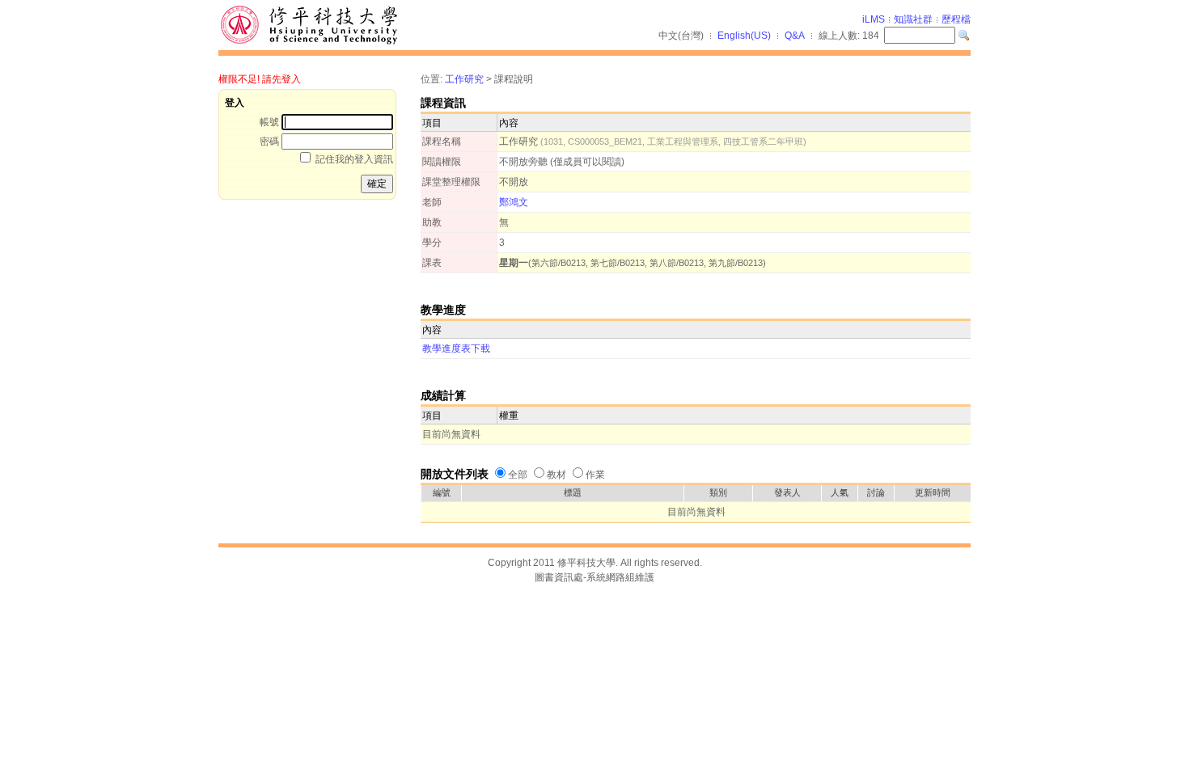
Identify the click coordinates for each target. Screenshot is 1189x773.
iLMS (873, 19)
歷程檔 (956, 19)
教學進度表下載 (456, 348)
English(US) (744, 35)
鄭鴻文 (513, 202)
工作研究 (464, 79)
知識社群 (913, 19)
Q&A (795, 35)
